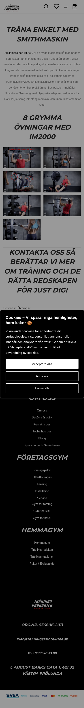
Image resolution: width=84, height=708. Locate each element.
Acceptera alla (42, 364)
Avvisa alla (42, 388)
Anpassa (42, 376)
